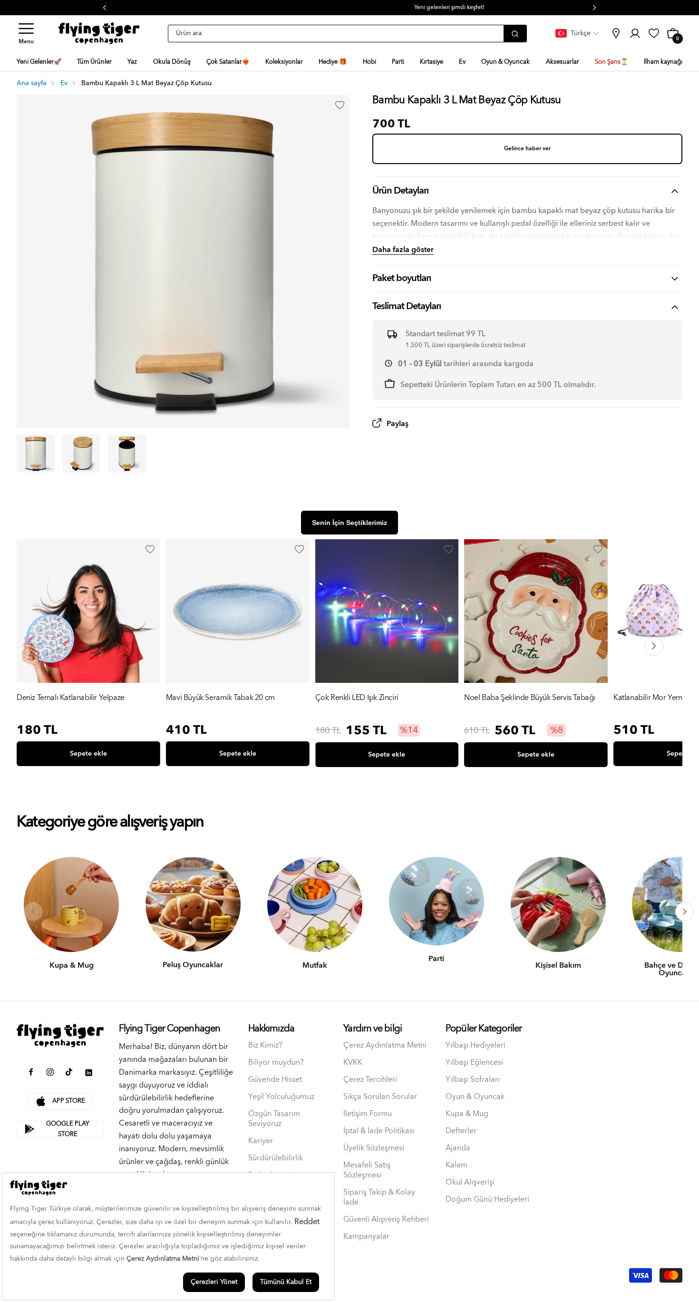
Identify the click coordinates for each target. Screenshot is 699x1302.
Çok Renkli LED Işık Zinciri (356, 698)
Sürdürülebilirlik (275, 1158)
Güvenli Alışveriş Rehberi (386, 1219)
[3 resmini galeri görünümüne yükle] (127, 454)
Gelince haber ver (527, 149)
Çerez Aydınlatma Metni (385, 1045)
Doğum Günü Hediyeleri (487, 1200)
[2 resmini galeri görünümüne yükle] (81, 454)
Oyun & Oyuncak (475, 1097)
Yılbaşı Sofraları (473, 1080)
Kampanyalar (366, 1237)
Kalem (456, 1165)
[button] (26, 33)
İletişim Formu (367, 1114)
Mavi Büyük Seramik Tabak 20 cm (220, 698)
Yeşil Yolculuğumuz (281, 1097)
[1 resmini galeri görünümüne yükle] (36, 454)
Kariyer (260, 1141)
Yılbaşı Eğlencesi (474, 1063)
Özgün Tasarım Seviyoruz (274, 1119)
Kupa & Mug (467, 1114)
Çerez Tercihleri (370, 1080)
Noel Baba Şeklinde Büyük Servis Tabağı (529, 698)
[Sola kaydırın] (33, 911)
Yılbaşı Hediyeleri (475, 1045)
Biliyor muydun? (276, 1063)
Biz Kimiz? (265, 1045)
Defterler (461, 1131)
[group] (88, 654)
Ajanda (458, 1148)
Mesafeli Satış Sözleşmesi (366, 1170)
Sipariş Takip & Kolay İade (379, 1197)
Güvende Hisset (275, 1080)
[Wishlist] (150, 549)
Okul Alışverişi (470, 1182)
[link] (615, 33)
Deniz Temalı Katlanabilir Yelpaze (71, 698)
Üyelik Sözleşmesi (373, 1148)
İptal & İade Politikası (379, 1131)
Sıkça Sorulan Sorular (380, 1097)
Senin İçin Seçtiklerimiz (349, 522)
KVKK (352, 1063)
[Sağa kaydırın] (684, 911)
